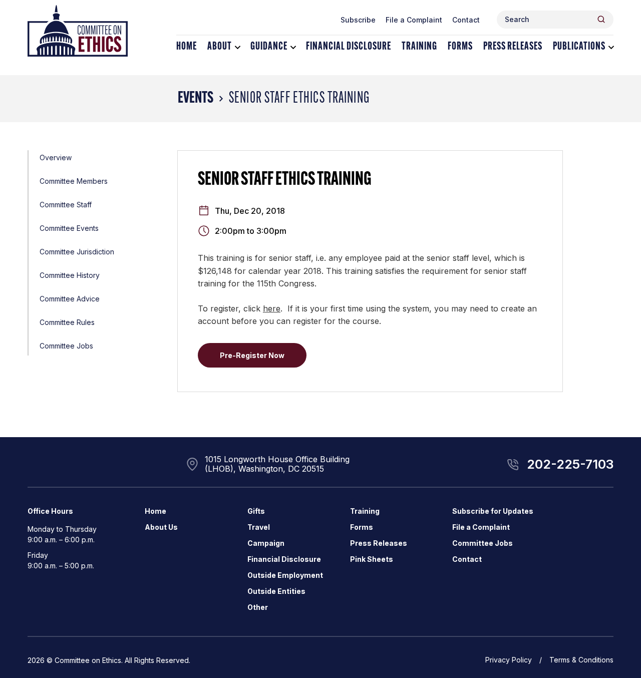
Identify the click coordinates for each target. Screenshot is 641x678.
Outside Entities (276, 591)
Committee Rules (67, 322)
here (271, 308)
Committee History (70, 275)
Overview (56, 157)
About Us (161, 527)
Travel (258, 527)
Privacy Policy (508, 659)
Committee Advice (70, 298)
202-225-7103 (570, 464)
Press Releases (512, 47)
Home (186, 47)
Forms (460, 47)
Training (419, 47)
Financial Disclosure (348, 47)
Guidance (268, 47)
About (219, 47)
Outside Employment (285, 575)
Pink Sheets (371, 559)
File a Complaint (414, 20)
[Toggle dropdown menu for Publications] (611, 47)
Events (195, 99)
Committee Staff (66, 204)
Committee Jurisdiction (77, 251)
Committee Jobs (66, 346)
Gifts (256, 511)
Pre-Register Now (252, 355)
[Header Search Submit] (601, 19)
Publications (579, 47)
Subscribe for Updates (492, 511)
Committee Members (74, 181)
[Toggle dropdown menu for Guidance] (293, 47)
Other (257, 607)
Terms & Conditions (581, 659)
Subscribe (358, 20)
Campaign (265, 543)
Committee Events (69, 228)
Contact (466, 20)
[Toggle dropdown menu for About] (237, 47)
